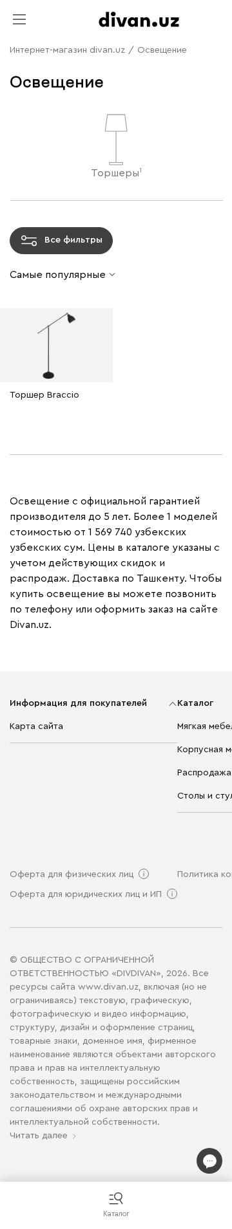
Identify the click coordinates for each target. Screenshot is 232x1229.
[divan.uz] (139, 19)
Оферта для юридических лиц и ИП (86, 894)
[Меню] (19, 19)
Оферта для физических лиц (71, 874)
